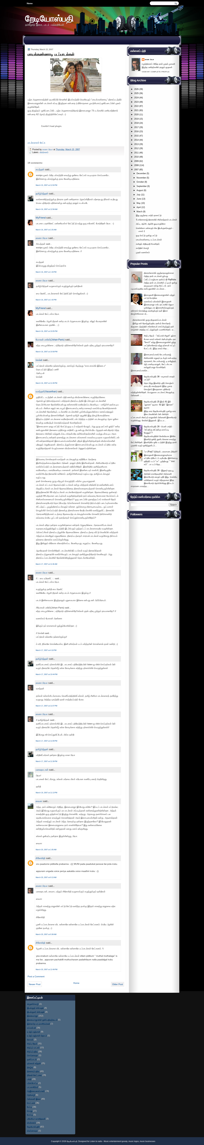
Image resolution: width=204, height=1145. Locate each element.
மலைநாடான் (42, 769)
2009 (136, 161)
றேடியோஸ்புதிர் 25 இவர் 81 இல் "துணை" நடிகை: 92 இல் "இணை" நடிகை (158, 404)
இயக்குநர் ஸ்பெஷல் (35, 1008)
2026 (136, 89)
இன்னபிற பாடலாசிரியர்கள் (38, 1024)
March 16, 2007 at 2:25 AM (46, 230)
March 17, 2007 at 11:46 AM (46, 564)
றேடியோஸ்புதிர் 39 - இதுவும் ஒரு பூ (159, 470)
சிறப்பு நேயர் (32, 1043)
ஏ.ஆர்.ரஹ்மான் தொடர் (37, 1035)
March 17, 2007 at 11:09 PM (46, 741)
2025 (136, 93)
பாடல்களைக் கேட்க (36, 142)
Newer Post (34, 984)
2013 (136, 144)
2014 (136, 140)
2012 (136, 148)
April (139, 207)
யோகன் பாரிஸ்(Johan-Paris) (50, 339)
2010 (136, 157)
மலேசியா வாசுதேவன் (36, 1119)
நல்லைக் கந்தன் (34, 1063)
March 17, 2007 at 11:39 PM (46, 761)
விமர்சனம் (44, 152)
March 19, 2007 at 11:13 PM (46, 793)
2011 (136, 152)
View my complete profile (156, 72)
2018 (136, 123)
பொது (29, 1111)
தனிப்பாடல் (32, 1059)
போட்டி (30, 1115)
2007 (136, 169)
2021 (136, 110)
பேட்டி (29, 1107)
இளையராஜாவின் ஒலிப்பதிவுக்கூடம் (42, 1020)
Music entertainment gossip (115, 1141)
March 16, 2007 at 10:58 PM (46, 352)
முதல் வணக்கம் (143, 252)
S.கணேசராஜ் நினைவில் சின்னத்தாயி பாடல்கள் (156, 219)
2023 (136, 102)
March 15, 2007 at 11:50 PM (46, 185)
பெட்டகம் (31, 1103)
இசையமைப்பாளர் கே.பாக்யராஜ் (157, 354)
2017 (136, 127)
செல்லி (39, 360)
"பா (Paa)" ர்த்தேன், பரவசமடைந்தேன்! (160, 451)
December (141, 173)
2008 (136, 165)
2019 (136, 119)
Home (30, 3)
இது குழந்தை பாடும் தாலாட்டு (148, 215)
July (138, 194)
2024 (136, 97)
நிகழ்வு (30, 1067)
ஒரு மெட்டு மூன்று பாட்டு (146, 235)
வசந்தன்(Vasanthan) (46, 391)
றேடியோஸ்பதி (49, 18)
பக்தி (29, 1079)
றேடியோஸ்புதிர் (33, 1127)
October (140, 182)
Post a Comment (36, 976)
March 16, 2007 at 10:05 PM (46, 331)
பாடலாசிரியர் (32, 1087)
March (139, 211)
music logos (133, 1141)
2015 (136, 136)
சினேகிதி (40, 858)
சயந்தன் (40, 169)
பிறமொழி (31, 1095)
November (141, 178)
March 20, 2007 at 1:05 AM (46, 850)
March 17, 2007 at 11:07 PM (46, 706)
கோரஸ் (30, 1039)
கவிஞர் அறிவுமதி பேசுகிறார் (148, 244)
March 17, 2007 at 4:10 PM (46, 650)
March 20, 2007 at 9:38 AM (46, 934)
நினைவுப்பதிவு (33, 1071)
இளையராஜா (32, 1016)
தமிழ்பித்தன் (42, 193)
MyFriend (41, 217)
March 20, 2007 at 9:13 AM (46, 877)
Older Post (117, 984)
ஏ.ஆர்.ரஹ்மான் (33, 1032)
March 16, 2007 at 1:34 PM (46, 272)
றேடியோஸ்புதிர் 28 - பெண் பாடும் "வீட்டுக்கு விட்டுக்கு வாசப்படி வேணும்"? (158, 429)
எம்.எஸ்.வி (31, 1028)
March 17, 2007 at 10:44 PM (46, 674)
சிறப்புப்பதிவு (32, 1051)
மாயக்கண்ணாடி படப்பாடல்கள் (149, 239)
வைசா (39, 801)
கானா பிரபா (47, 149)
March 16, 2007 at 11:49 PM (46, 383)
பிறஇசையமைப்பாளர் (36, 1091)
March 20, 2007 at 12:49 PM (46, 969)
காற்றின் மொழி (142, 248)
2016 (136, 131)
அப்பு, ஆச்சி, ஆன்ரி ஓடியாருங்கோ (151, 224)
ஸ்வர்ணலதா (32, 1131)
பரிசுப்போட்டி (32, 1083)
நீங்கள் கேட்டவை (34, 1075)
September (142, 186)
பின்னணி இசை (34, 1099)
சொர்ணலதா (32, 1055)
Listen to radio (96, 1141)
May (139, 203)
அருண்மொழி (33, 1004)
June (139, 199)
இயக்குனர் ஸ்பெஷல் (35, 1012)
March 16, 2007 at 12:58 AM (46, 209)
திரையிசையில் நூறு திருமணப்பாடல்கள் (150, 320)
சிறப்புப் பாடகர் (33, 1047)
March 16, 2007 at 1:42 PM (46, 300)
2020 (136, 114)
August (140, 190)
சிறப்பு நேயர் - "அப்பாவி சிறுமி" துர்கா (160, 336)
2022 (136, 106)
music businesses (147, 1141)
